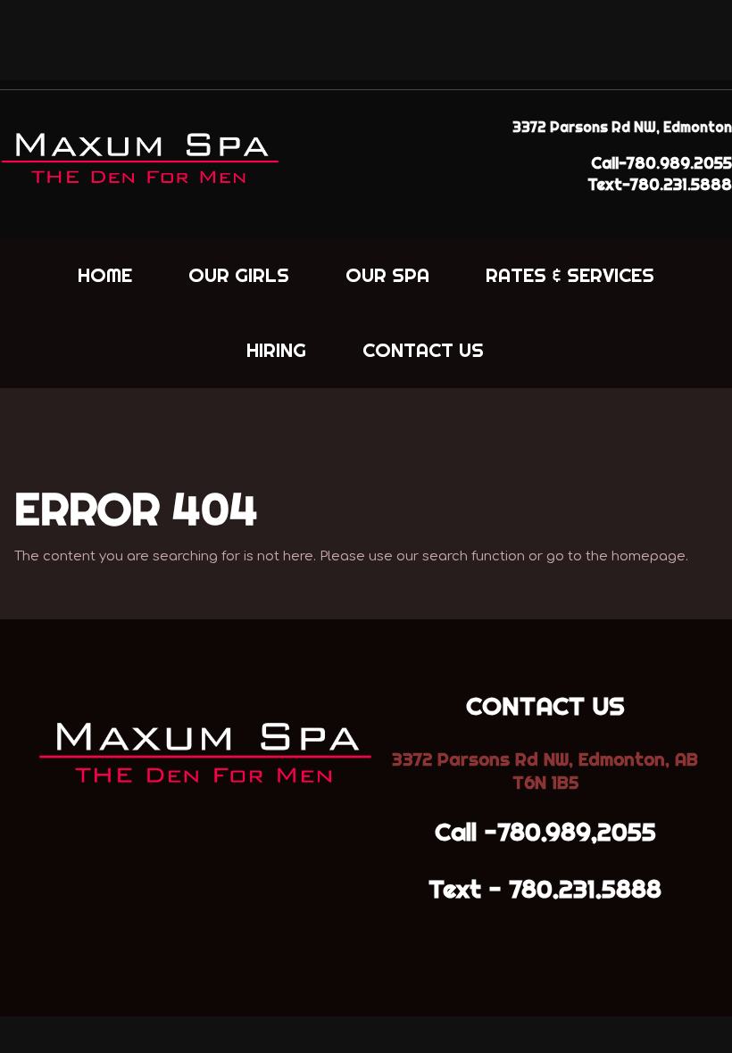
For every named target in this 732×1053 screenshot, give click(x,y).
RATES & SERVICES (570, 274)
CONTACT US (423, 349)
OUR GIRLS (238, 274)
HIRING (276, 349)
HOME (105, 274)
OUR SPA (387, 274)
